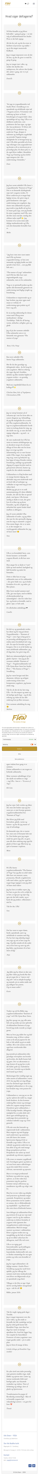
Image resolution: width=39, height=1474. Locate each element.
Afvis (19, 754)
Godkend (19, 749)
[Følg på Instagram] (33, 1465)
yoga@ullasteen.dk (12, 1460)
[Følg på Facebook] (30, 1465)
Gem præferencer (19, 759)
